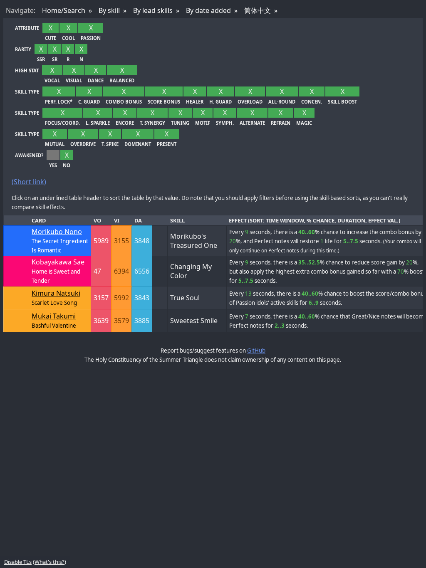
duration (351, 220)
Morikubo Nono (57, 231)
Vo (97, 220)
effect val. (383, 220)
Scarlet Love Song (54, 302)
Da (138, 220)
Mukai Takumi (54, 316)
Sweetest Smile (194, 320)
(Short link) (29, 181)
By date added (208, 10)
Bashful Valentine (54, 325)
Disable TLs (18, 562)
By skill (109, 10)
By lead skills (153, 10)
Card (39, 220)
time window (285, 220)
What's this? (49, 562)
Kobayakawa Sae (58, 262)
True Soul (185, 297)
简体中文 (257, 10)
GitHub (256, 350)
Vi (116, 220)
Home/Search (63, 10)
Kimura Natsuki (56, 293)
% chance (320, 220)
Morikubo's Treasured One (193, 241)
